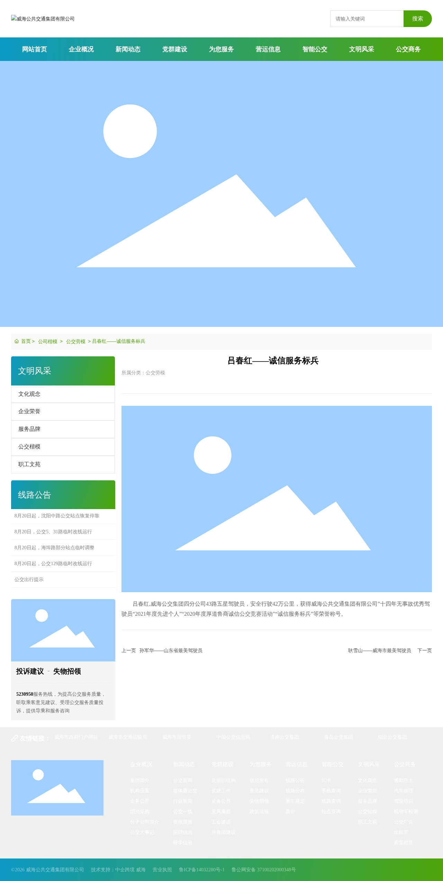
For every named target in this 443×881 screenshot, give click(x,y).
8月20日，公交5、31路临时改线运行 (53, 525)
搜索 (417, 18)
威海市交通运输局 (127, 737)
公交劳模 (75, 341)
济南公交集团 (284, 737)
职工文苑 (29, 464)
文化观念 (29, 394)
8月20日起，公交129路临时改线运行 (53, 557)
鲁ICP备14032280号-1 (202, 869)
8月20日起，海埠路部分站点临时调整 (54, 541)
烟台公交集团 (392, 737)
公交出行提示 (29, 573)
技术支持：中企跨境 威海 (118, 869)
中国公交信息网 (233, 737)
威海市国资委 (176, 737)
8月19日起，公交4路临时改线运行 (51, 588)
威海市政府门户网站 (76, 737)
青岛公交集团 (338, 737)
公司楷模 (47, 341)
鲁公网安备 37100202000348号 (264, 869)
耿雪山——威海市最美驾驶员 (379, 650)
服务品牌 (29, 429)
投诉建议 (30, 671)
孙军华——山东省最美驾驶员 (170, 650)
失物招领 (67, 671)
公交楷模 (29, 447)
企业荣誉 (29, 411)
